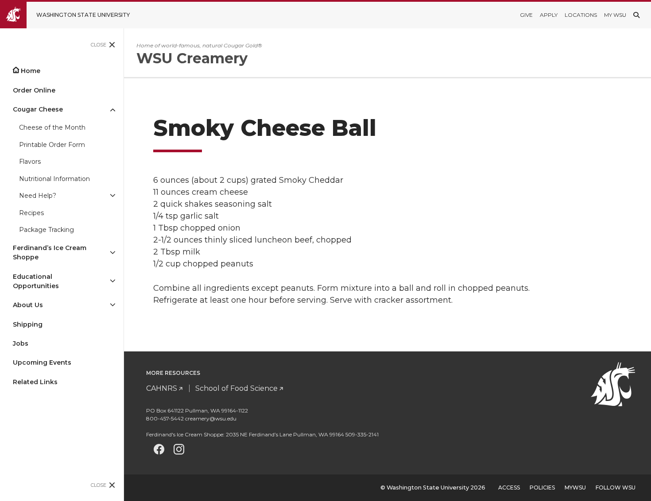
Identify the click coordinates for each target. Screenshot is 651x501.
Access (509, 487)
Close (98, 45)
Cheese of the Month (52, 127)
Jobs (20, 343)
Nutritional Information (54, 179)
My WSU (615, 15)
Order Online (34, 90)
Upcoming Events (42, 362)
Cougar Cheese (38, 109)
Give (526, 15)
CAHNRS (161, 388)
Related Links (35, 382)
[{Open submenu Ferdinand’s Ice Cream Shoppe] (112, 253)
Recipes (31, 213)
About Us (28, 305)
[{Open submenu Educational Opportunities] (112, 281)
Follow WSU (616, 487)
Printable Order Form (52, 145)
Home (30, 71)
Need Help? (37, 196)
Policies (542, 487)
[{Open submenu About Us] (112, 305)
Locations (581, 15)
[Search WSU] (636, 15)
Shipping (28, 324)
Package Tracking (46, 230)
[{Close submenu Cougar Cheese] (112, 109)
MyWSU (575, 487)
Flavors (30, 162)
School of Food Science (236, 388)
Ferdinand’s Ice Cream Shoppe (49, 252)
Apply (549, 15)
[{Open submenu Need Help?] (112, 196)
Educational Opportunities (36, 281)
